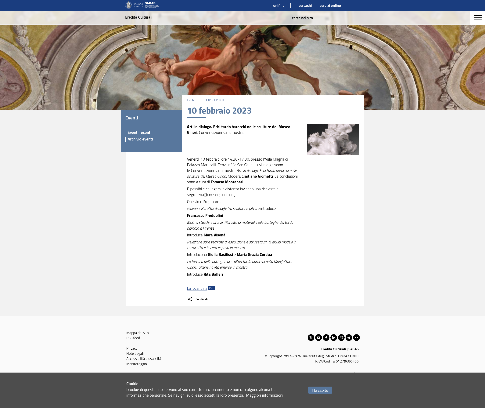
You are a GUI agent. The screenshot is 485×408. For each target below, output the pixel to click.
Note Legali (135, 353)
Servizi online (330, 5)
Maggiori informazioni (264, 395)
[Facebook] (326, 337)
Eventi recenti (139, 132)
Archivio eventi (212, 100)
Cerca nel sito (302, 17)
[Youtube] (318, 337)
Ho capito (320, 390)
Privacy (131, 348)
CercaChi (305, 5)
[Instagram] (341, 337)
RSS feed (133, 337)
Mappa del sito (137, 332)
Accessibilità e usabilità (143, 358)
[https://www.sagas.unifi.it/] (142, 5)
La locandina (197, 288)
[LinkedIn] (333, 337)
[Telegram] (349, 337)
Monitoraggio (136, 363)
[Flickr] (356, 337)
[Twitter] (311, 337)
